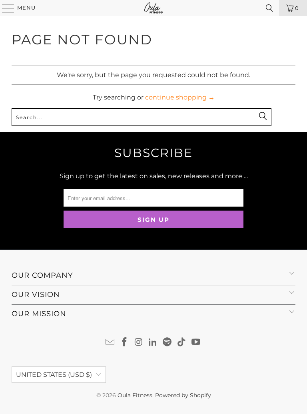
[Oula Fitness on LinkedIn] (153, 342)
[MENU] (4, 8)
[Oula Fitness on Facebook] (125, 342)
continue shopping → (180, 97)
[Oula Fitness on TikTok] (182, 342)
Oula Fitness (135, 395)
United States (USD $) (54, 374)
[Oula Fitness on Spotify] (167, 342)
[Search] (269, 8)
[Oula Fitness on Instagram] (139, 342)
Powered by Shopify (183, 395)
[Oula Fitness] (153, 8)
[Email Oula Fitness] (110, 342)
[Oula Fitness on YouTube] (196, 342)
